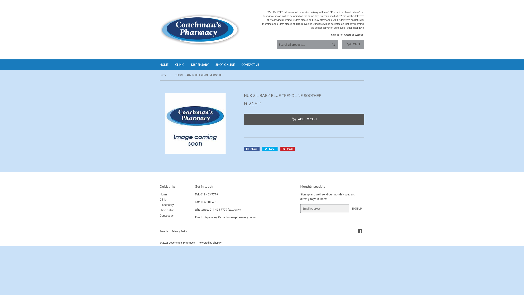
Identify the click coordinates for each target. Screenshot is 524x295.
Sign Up (357, 208)
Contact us (250, 64)
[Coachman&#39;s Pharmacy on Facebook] (360, 231)
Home (164, 64)
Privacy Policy (179, 231)
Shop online (225, 64)
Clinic (179, 64)
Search (164, 231)
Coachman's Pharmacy (182, 242)
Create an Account (354, 34)
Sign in (335, 34)
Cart (356, 44)
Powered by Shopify (210, 242)
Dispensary (200, 64)
